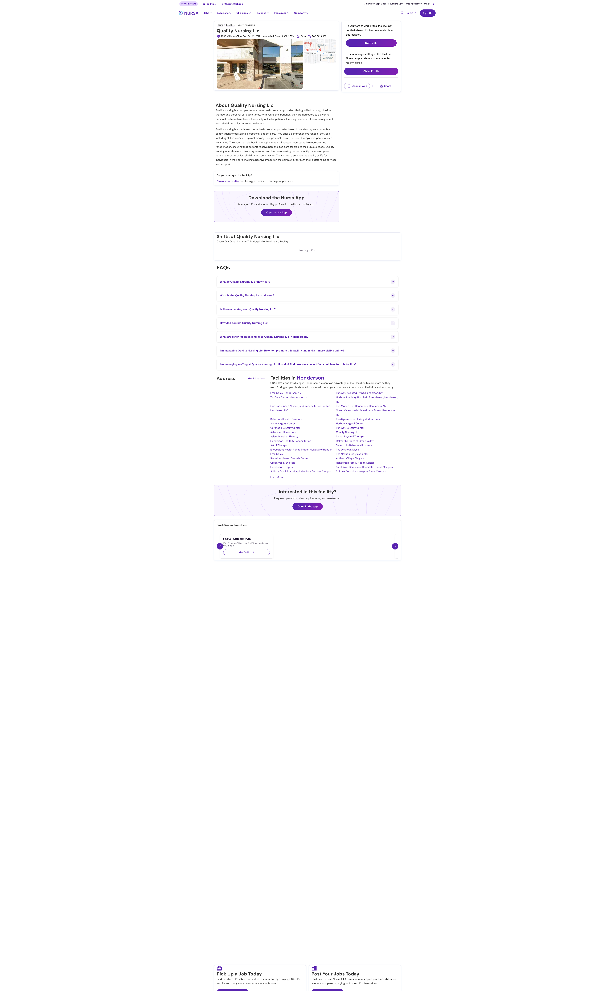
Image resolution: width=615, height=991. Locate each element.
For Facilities (208, 3)
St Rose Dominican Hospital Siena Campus (361, 471)
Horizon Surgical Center (350, 423)
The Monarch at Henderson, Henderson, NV (361, 406)
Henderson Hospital (282, 467)
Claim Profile (371, 71)
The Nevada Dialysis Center (352, 454)
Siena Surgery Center (282, 423)
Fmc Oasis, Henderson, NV (285, 393)
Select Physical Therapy (284, 436)
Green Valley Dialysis (282, 462)
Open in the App (276, 212)
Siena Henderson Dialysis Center (289, 458)
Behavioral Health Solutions (286, 419)
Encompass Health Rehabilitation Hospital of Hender (301, 449)
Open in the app (308, 506)
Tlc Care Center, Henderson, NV (288, 397)
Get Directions (256, 378)
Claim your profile (228, 181)
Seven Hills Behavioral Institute (354, 445)
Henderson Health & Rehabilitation (290, 441)
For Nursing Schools (232, 3)
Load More (276, 477)
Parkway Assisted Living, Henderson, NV (359, 393)
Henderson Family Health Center (355, 462)
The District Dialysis (347, 449)
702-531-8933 (319, 36)
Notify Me (371, 43)
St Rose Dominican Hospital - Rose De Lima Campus (301, 471)
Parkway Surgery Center (350, 427)
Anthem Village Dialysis (350, 458)
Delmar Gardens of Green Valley (355, 441)
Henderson (310, 377)
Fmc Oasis (276, 454)
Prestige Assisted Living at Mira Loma (358, 419)
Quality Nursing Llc (347, 432)
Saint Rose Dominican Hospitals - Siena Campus (364, 467)
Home (220, 25)
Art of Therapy (278, 445)
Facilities (230, 25)
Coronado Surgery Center (285, 427)
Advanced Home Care (283, 432)
